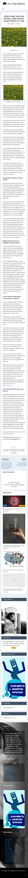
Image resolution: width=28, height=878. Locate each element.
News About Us (9, 771)
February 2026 (9, 850)
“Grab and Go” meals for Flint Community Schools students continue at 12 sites (13, 589)
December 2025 (9, 854)
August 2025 (8, 861)
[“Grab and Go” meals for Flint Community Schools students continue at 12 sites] (14, 580)
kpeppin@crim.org (7, 385)
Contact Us (8, 773)
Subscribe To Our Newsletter (13, 779)
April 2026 (7, 846)
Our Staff (7, 767)
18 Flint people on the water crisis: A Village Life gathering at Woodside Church (14, 546)
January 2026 (8, 852)
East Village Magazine (14, 482)
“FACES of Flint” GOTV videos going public (13, 570)
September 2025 (9, 860)
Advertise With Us (10, 769)
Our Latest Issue (9, 777)
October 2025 (8, 858)
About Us (7, 766)
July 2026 (7, 841)
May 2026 (7, 845)
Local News (17, 23)
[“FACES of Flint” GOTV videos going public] (14, 559)
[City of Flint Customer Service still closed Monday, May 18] (14, 501)
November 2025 (9, 856)
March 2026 (8, 848)
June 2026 (7, 843)
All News (7, 775)
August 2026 (8, 839)
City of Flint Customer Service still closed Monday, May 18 (13, 509)
